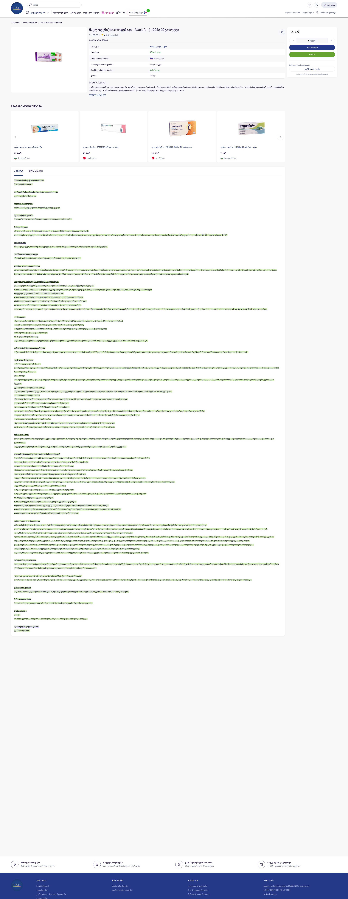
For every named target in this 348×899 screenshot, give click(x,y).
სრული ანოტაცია (97, 95)
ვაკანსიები (308, 12)
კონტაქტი (269, 880)
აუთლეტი (109, 13)
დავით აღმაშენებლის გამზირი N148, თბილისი (286, 886)
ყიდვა (312, 54)
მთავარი (15, 22)
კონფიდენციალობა (197, 886)
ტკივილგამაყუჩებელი (51, 22)
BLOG (122, 13)
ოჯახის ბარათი (292, 12)
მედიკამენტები (60, 13)
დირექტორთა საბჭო (122, 890)
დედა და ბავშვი (91, 13)
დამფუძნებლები (120, 886)
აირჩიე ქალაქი (312, 69)
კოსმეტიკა (75, 13)
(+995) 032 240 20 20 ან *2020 (277, 890)
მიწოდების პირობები (198, 894)
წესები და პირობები (198, 890)
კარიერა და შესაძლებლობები (51, 894)
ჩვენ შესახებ (42, 886)
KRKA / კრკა (155, 52)
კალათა (331, 5)
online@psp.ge (270, 894)
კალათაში (312, 47)
